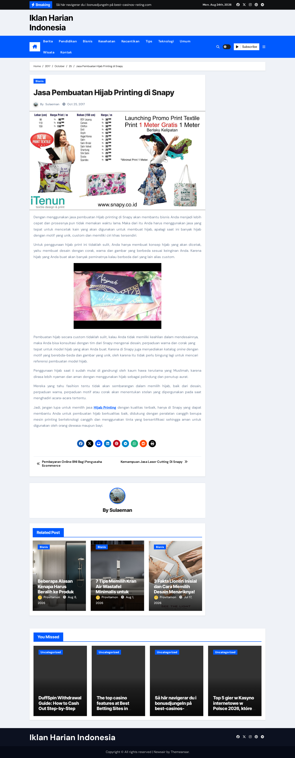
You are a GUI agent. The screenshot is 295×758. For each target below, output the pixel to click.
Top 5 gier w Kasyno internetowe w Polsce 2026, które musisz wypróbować (234, 705)
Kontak (66, 52)
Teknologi (166, 41)
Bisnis (87, 41)
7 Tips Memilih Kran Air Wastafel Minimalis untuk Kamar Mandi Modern (116, 591)
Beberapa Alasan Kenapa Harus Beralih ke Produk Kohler (56, 589)
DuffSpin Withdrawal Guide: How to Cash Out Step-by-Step (60, 703)
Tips (149, 41)
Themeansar (180, 752)
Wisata (48, 52)
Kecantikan (130, 41)
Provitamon (52, 597)
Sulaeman (52, 104)
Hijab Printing (105, 407)
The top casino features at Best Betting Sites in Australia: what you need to (116, 708)
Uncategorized (51, 652)
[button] (264, 47)
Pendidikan (68, 41)
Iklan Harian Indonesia (51, 22)
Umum (185, 41)
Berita (48, 41)
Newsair (160, 752)
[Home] (35, 46)
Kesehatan (106, 41)
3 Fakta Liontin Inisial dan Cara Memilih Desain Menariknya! (175, 586)
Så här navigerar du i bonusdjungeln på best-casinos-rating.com (175, 705)
